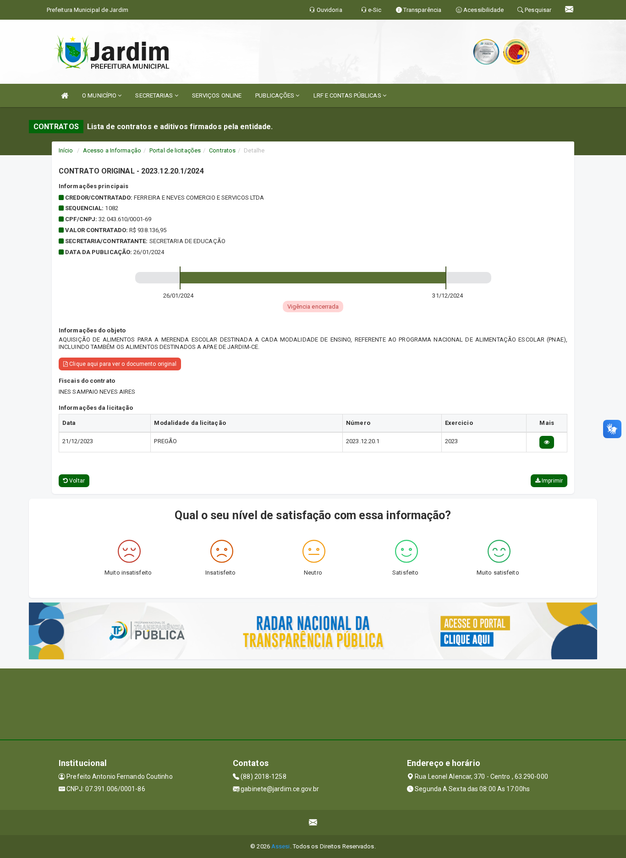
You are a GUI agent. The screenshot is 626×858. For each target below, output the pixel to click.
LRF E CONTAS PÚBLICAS (348, 95)
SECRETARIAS (154, 95)
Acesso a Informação (112, 150)
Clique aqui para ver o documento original (122, 364)
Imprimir (551, 481)
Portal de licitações (175, 150)
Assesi (280, 846)
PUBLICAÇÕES (275, 95)
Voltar (76, 481)
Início (66, 150)
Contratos (222, 150)
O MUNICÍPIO (100, 95)
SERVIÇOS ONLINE (217, 95)
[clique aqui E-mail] (313, 823)
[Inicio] (64, 95)
